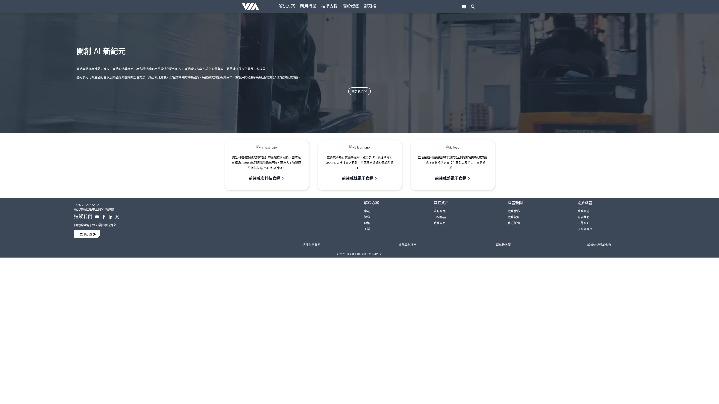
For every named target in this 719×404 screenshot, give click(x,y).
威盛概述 (583, 211)
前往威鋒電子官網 (357, 178)
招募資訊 (583, 223)
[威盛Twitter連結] (115, 216)
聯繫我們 (583, 217)
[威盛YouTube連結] (95, 216)
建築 (367, 223)
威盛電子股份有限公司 (252, 6)
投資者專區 (584, 229)
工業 (367, 229)
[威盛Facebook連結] (102, 216)
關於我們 (358, 91)
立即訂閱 (86, 234)
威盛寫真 (440, 223)
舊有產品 (440, 211)
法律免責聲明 (312, 245)
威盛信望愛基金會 (599, 245)
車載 (367, 211)
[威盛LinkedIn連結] (109, 216)
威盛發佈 (514, 211)
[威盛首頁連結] (215, 202)
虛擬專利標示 (407, 245)
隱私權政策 (503, 245)
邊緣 (367, 217)
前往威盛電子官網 (450, 178)
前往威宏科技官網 (264, 178)
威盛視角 (514, 217)
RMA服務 (440, 217)
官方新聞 (514, 223)
